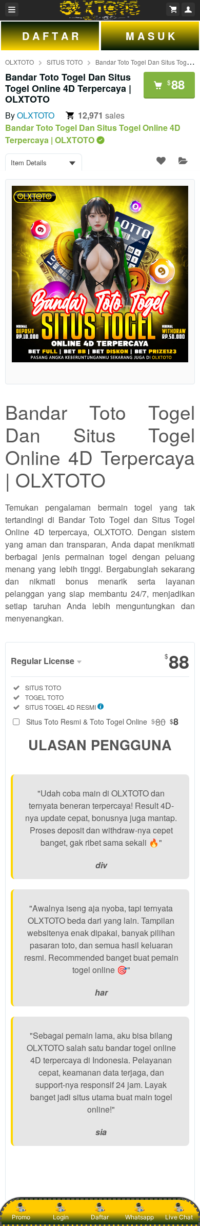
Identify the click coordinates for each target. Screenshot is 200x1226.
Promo (21, 1217)
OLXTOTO (19, 61)
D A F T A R (50, 35)
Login (61, 1217)
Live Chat (179, 1217)
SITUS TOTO (65, 61)
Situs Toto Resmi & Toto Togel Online (102, 721)
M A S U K (150, 35)
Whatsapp (139, 1217)
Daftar (100, 1217)
